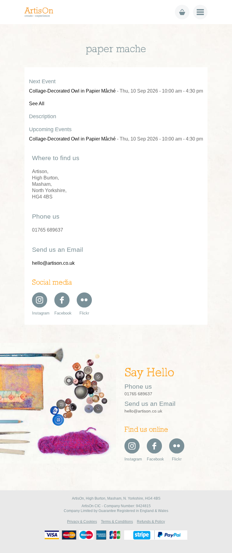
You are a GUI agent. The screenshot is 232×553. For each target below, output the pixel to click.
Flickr (84, 313)
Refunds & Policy (151, 522)
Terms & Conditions (117, 522)
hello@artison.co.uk (53, 263)
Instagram (39, 313)
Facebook (61, 313)
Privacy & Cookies (82, 522)
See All (36, 103)
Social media (52, 282)
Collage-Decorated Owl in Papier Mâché (72, 90)
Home (40, 12)
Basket (182, 12)
